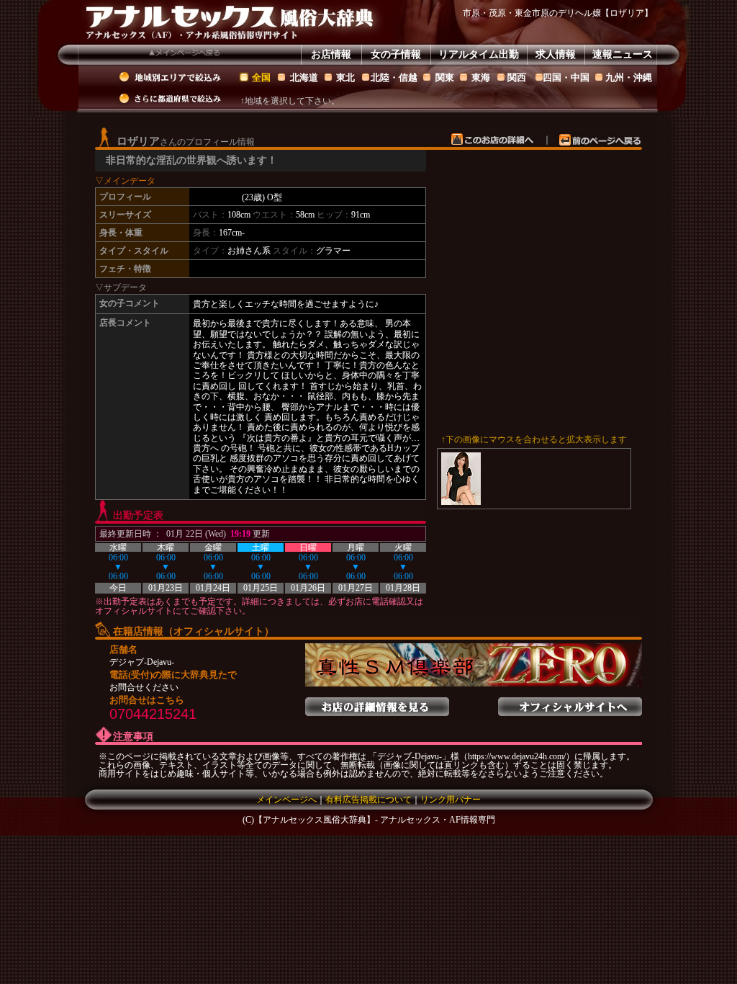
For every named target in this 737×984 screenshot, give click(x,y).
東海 (480, 77)
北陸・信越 (394, 77)
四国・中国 (566, 77)
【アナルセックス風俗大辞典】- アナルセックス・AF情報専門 (374, 820)
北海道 (304, 77)
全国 (261, 77)
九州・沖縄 (628, 77)
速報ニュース (622, 54)
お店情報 (331, 54)
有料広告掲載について (368, 800)
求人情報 (555, 54)
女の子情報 (396, 54)
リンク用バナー (450, 800)
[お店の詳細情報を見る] (377, 702)
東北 (345, 77)
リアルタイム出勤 (478, 54)
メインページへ (286, 800)
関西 (516, 77)
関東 (444, 77)
